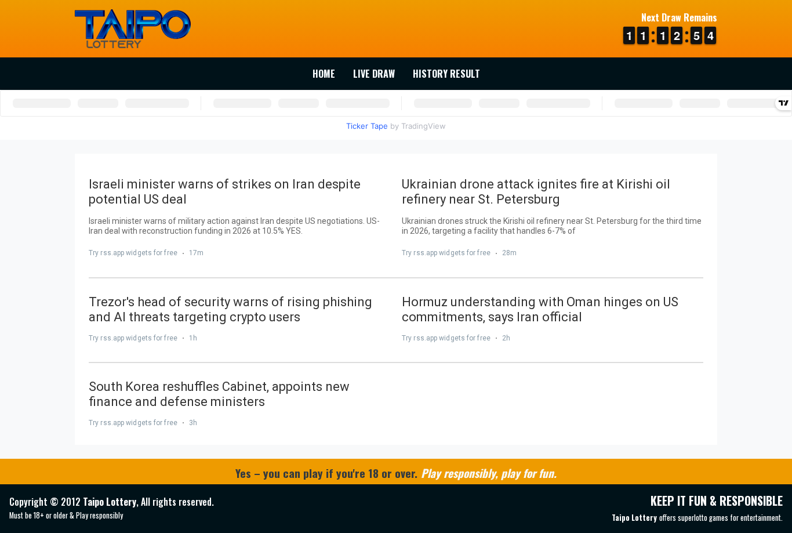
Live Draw (374, 74)
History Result (446, 74)
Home (324, 74)
